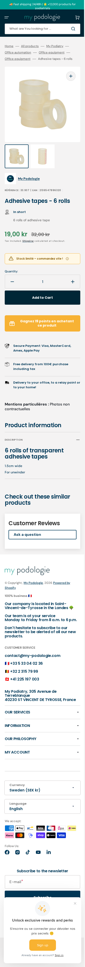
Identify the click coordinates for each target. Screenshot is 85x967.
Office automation (18, 52)
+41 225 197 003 (24, 678)
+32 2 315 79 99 (24, 670)
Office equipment (51, 52)
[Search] (67, 29)
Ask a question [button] (27, 525)
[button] (6, 17)
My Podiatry (54, 46)
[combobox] (39, 29)
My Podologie (33, 573)
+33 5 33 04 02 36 (26, 662)
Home (9, 46)
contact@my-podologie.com (32, 654)
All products (30, 46)
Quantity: (11, 262)
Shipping (28, 231)
